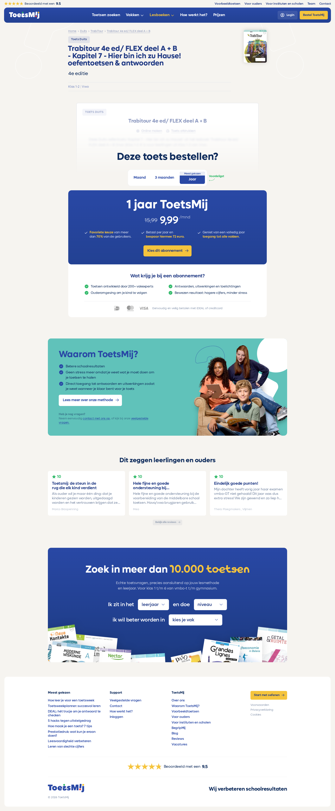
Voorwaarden (259, 705)
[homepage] (24, 15)
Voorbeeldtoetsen (185, 711)
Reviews (178, 739)
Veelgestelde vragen (125, 700)
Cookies (255, 715)
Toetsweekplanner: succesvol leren (74, 706)
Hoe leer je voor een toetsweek (71, 700)
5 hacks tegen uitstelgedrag (69, 721)
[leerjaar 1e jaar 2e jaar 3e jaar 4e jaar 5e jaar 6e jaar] (153, 604)
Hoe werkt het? (121, 711)
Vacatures (179, 744)
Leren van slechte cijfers (66, 746)
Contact (116, 706)
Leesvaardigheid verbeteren (69, 741)
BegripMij (179, 728)
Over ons (178, 700)
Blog (175, 733)
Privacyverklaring (261, 710)
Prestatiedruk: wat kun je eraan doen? (72, 734)
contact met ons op (96, 418)
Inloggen (116, 717)
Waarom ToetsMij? (185, 706)
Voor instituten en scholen (191, 722)
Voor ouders (181, 717)
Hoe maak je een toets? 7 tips (70, 726)
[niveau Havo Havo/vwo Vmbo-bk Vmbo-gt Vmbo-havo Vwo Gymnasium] (210, 604)
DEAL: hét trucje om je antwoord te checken (74, 713)
